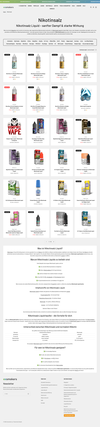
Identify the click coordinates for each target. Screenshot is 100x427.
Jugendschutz (44, 387)
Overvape (31, 43)
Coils (60, 280)
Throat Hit (53, 284)
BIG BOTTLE (14, 167)
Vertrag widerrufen (69, 415)
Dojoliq (40, 41)
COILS (73, 5)
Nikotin (40, 252)
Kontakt (43, 403)
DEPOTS (56, 5)
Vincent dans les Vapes (88, 43)
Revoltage (44, 43)
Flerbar (63, 41)
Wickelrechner (67, 398)
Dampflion (34, 41)
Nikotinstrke (59, 365)
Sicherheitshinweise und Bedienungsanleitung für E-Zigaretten (70, 394)
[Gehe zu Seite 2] (53, 241)
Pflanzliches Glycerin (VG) (45, 298)
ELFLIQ (14, 198)
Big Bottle (23, 41)
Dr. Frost (46, 41)
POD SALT (38, 43)
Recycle (66, 406)
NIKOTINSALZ (49, 5)
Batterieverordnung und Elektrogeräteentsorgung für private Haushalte (71, 410)
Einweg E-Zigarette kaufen (70, 387)
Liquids (63, 255)
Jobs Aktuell (44, 390)
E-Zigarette (13, 30)
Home (4, 12)
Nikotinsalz (9, 12)
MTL (54, 358)
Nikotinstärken (47, 270)
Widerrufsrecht (44, 397)
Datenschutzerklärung (46, 392)
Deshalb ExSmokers (45, 382)
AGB (42, 400)
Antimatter (10, 41)
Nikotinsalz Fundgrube (85, 106)
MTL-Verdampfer (48, 277)
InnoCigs (76, 41)
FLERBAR (38, 198)
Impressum (43, 395)
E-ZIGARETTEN (22, 5)
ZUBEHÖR (78, 5)
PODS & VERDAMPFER (65, 5)
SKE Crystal (60, 43)
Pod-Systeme (58, 277)
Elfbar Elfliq (52, 41)
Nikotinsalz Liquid (57, 30)
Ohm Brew (25, 43)
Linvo (81, 41)
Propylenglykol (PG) (45, 295)
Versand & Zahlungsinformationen (49, 385)
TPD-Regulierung (73, 319)
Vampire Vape (77, 43)
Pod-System (47, 358)
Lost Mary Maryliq (89, 41)
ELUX (58, 41)
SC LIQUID (38, 167)
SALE (84, 5)
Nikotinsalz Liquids (34, 291)
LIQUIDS (42, 5)
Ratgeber (66, 382)
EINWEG (30, 5)
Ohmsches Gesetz (68, 401)
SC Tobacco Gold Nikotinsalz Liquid (85, 231)
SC (55, 43)
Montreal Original (10, 43)
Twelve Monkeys (69, 43)
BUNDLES (52, 8)
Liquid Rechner (67, 403)
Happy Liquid (69, 41)
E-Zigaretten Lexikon (69, 385)
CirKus (29, 41)
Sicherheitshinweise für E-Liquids (72, 390)
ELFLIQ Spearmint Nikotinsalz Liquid (14, 200)
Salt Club (51, 43)
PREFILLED (36, 5)
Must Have (18, 43)
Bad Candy (16, 41)
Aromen (43, 305)
